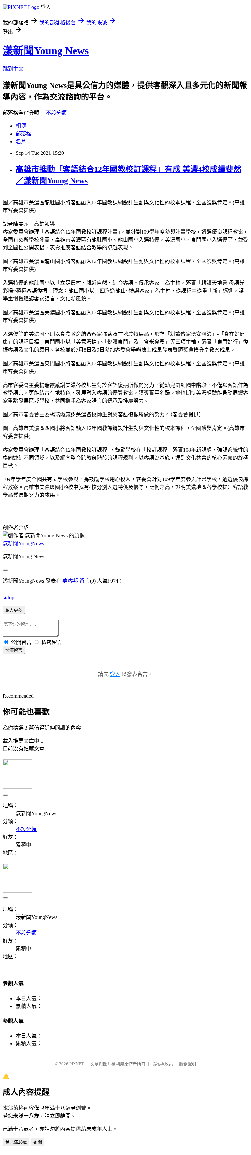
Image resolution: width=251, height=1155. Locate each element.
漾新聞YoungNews (23, 543)
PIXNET (76, 1063)
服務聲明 (187, 1063)
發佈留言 (13, 650)
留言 (84, 581)
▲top (8, 597)
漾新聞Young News (46, 51)
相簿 (21, 126)
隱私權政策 (162, 1063)
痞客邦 (70, 581)
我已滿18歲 (16, 1142)
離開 (37, 1142)
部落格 (23, 133)
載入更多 (13, 610)
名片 (21, 141)
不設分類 (56, 113)
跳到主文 (13, 69)
